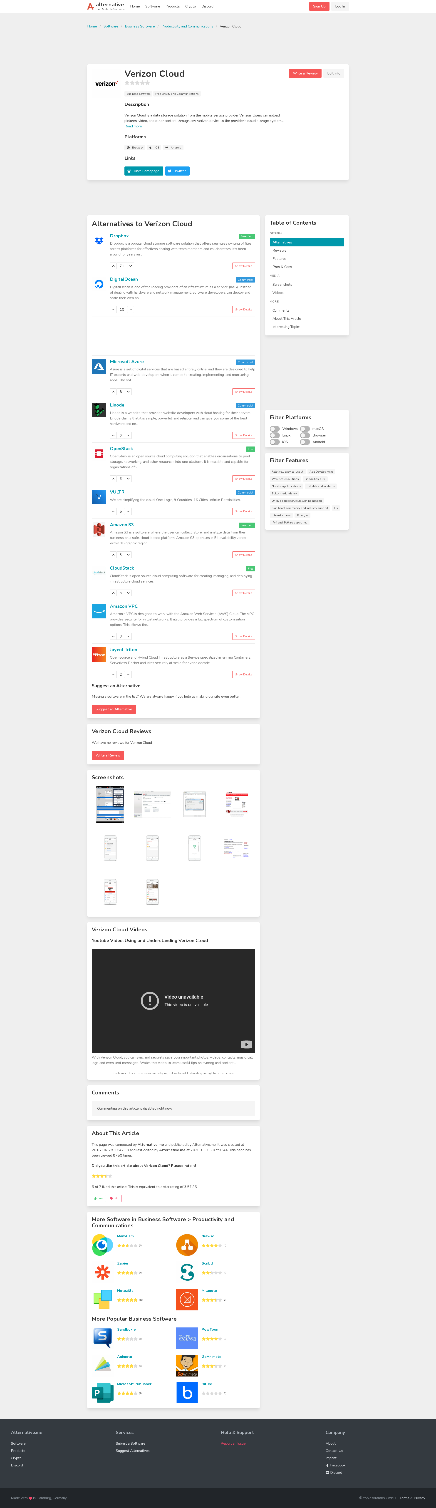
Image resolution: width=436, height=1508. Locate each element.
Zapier (123, 1263)
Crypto (190, 6)
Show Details (243, 266)
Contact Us (334, 1450)
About (331, 1443)
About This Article (286, 318)
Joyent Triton (123, 650)
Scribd (207, 1263)
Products (173, 6)
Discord (207, 6)
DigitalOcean (124, 279)
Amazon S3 (122, 525)
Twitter (180, 171)
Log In (340, 6)
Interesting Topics (286, 326)
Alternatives (282, 242)
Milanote (209, 1290)
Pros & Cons (282, 266)
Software (152, 6)
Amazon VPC (124, 606)
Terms (404, 1498)
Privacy (419, 1498)
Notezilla (125, 1290)
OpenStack (121, 449)
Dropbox (119, 236)
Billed (207, 1384)
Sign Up (319, 6)
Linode (117, 405)
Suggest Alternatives (133, 1450)
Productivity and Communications (187, 26)
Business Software (140, 26)
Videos (278, 292)
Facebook (337, 1465)
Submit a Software (130, 1443)
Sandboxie (126, 1329)
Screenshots (282, 284)
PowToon (210, 1329)
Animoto (124, 1356)
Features (279, 258)
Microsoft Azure (127, 362)
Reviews (279, 250)
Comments (281, 310)
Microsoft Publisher (134, 1384)
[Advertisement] (218, 46)
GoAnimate (211, 1356)
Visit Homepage (146, 171)
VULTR (117, 492)
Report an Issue (233, 1443)
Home (135, 6)
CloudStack (122, 568)
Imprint (331, 1458)
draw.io (208, 1236)
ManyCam (125, 1236)
